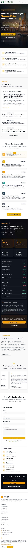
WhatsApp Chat (5, 534)
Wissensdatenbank (5, 519)
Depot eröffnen (13, 483)
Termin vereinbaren (9, 34)
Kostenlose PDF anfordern (14, 486)
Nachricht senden (15, 438)
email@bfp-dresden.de (7, 532)
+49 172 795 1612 (6, 530)
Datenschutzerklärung (13, 441)
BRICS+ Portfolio (5, 511)
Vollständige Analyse (6, 234)
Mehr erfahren (5, 354)
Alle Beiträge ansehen (13, 135)
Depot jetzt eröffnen (13, 322)
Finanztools (3, 521)
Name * (4, 410)
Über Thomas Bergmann (6, 524)
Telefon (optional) (6, 421)
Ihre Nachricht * (6, 426)
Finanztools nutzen (9, 41)
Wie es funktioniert (14, 325)
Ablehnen (3, 546)
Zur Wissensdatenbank (13, 214)
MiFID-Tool (3, 513)
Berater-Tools (4, 510)
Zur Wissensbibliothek (10, 37)
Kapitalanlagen (4, 506)
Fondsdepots (4, 508)
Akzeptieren (10, 546)
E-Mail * (4, 415)
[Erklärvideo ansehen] (20, 19)
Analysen (3, 522)
